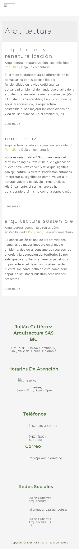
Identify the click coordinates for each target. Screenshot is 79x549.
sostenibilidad (59, 63)
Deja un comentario (35, 67)
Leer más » (13, 124)
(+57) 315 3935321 (43, 426)
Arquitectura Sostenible (39, 221)
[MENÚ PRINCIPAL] (70, 8)
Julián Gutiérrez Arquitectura (40, 499)
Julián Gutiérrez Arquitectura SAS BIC (41, 522)
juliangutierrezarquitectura (48, 509)
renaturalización (36, 63)
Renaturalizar (24, 139)
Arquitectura (14, 63)
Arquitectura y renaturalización (29, 53)
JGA (55, 227)
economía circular (37, 227)
